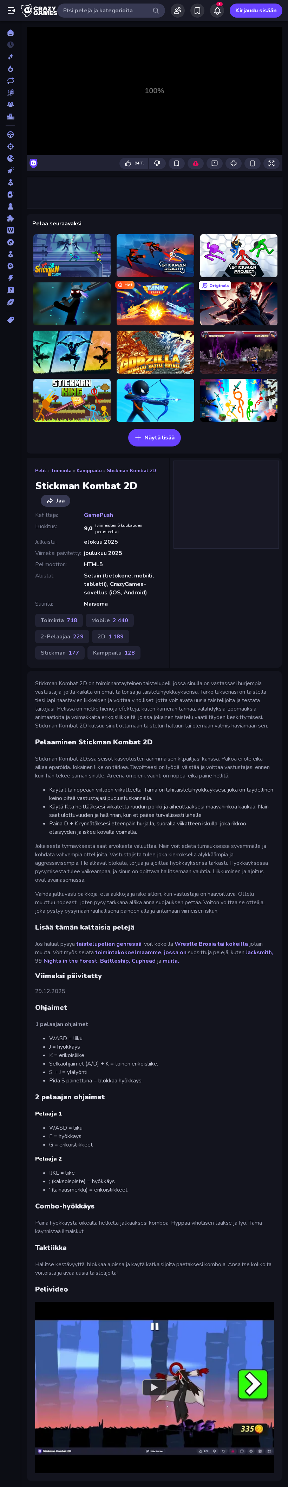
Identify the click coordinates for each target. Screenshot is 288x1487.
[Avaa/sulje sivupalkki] (11, 10)
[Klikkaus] (10, 170)
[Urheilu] (10, 302)
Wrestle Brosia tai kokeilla (211, 944)
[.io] (10, 158)
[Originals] (10, 93)
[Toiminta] (10, 278)
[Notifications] (217, 11)
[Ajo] (10, 134)
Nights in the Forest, (71, 961)
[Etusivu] (10, 33)
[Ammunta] (10, 146)
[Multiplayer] (10, 105)
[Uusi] (10, 57)
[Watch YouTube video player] (154, 1387)
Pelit (40, 470)
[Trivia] (10, 290)
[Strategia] (10, 266)
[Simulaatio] (10, 254)
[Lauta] (10, 206)
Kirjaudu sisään (256, 10)
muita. (171, 961)
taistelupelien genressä (109, 944)
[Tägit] (10, 320)
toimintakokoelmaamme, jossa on (140, 952)
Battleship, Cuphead (128, 961)
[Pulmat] (10, 218)
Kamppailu (89, 470)
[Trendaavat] (10, 69)
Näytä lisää (159, 438)
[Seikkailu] (10, 242)
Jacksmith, (259, 952)
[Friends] (178, 11)
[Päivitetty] (10, 81)
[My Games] (197, 11)
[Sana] (10, 230)
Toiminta (61, 470)
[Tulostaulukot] (10, 117)
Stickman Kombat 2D (131, 470)
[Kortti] (10, 194)
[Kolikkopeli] (10, 182)
